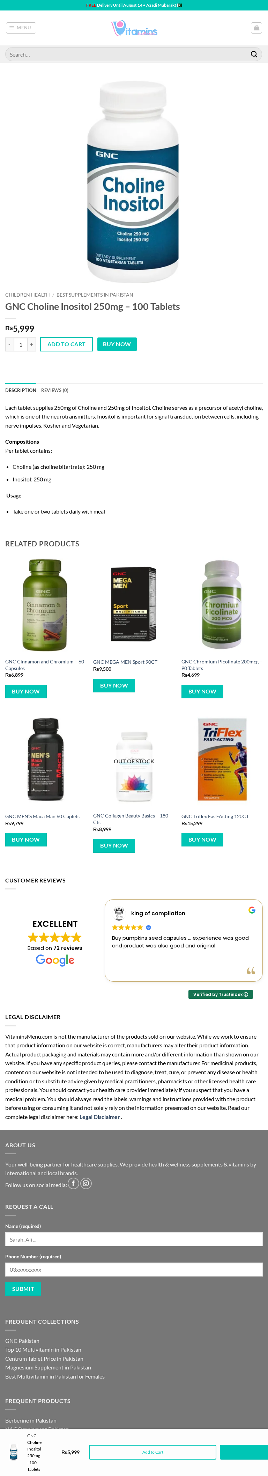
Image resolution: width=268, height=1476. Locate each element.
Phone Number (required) (33, 1256)
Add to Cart (152, 1452)
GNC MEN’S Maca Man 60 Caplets (42, 816)
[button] (21, 28)
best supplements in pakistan (95, 295)
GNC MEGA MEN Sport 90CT (125, 662)
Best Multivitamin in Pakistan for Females (55, 1376)
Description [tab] (20, 390)
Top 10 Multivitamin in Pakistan (43, 1349)
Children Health (27, 295)
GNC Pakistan (22, 1340)
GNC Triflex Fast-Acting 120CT (215, 816)
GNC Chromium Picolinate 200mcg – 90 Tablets (221, 665)
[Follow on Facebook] (73, 1183)
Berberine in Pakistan (31, 1420)
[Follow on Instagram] (86, 1183)
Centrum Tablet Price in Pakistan (44, 1358)
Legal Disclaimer (100, 1116)
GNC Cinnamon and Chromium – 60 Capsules (44, 665)
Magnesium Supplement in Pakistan (48, 1367)
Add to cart (66, 344)
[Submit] (254, 54)
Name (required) (23, 1226)
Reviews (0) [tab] (55, 390)
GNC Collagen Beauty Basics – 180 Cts (130, 819)
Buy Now (117, 344)
